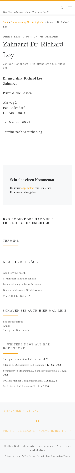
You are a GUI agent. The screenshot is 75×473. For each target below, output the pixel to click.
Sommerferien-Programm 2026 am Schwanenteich (30, 370)
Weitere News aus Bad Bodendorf (27, 346)
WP (24, 456)
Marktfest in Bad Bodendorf (18, 386)
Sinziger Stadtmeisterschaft (18, 359)
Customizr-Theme (61, 456)
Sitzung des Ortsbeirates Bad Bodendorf (24, 364)
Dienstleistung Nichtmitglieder (27, 22)
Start (5, 22)
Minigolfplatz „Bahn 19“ (16, 295)
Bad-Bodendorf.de (13, 321)
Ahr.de (6, 325)
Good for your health (14, 272)
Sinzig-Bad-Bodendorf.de (17, 329)
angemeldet (27, 188)
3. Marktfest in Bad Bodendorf (19, 278)
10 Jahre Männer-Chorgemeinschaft (22, 380)
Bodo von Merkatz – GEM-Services (22, 290)
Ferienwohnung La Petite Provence (22, 284)
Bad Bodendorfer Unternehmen (33, 445)
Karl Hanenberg (18, 64)
